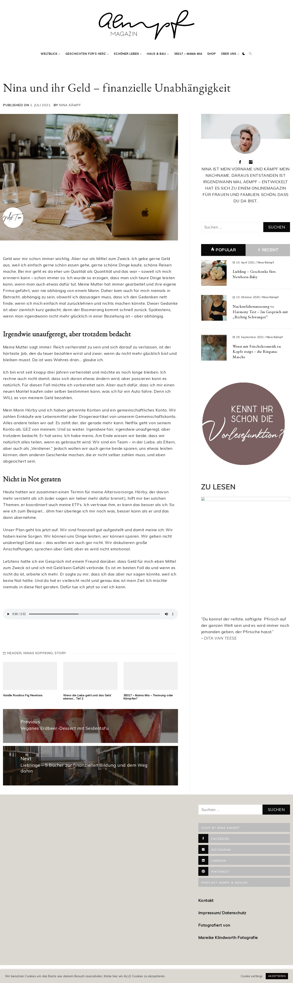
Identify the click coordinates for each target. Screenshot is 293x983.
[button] (243, 54)
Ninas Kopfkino (38, 653)
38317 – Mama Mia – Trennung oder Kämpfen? (148, 696)
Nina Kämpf (70, 105)
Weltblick (49, 53)
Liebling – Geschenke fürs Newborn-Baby (254, 274)
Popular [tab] (226, 249)
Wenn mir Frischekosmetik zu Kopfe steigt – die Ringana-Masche (257, 351)
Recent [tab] (269, 249)
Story (60, 653)
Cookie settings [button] (252, 976)
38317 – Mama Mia (188, 53)
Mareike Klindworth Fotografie (228, 937)
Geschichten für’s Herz (86, 53)
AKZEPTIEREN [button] (277, 976)
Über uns (228, 53)
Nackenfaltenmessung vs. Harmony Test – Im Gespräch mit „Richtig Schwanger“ (260, 311)
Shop (211, 53)
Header (14, 653)
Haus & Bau (156, 53)
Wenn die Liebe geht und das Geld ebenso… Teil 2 (87, 696)
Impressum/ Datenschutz (222, 912)
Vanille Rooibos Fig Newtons (23, 695)
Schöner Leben (126, 53)
